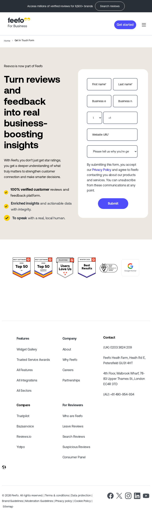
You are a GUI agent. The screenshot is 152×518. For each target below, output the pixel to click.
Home (7, 40)
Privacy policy (63, 501)
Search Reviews (74, 436)
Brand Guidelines (12, 501)
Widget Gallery (27, 349)
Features (23, 338)
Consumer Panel (74, 457)
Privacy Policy (101, 169)
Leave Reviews (73, 426)
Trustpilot (23, 416)
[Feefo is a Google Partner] (130, 267)
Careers (68, 370)
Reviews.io (24, 436)
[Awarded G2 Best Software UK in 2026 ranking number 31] (21, 268)
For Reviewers (73, 405)
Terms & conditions (57, 495)
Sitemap (8, 506)
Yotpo (21, 447)
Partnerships (71, 380)
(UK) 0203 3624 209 (117, 347)
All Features (25, 370)
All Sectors (24, 390)
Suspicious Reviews (76, 447)
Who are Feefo (73, 416)
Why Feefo (70, 359)
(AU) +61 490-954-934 (118, 394)
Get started (125, 24)
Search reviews (110, 6)
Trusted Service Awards (33, 359)
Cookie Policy (82, 501)
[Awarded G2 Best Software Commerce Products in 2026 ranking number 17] (43, 268)
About (67, 349)
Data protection (81, 495)
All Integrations (27, 380)
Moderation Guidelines (39, 501)
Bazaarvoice (25, 426)
